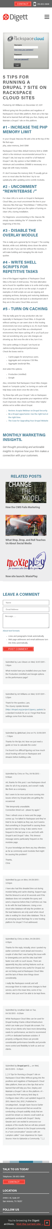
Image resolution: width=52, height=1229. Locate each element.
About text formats (11, 631)
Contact (22, 4)
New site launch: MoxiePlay (21, 576)
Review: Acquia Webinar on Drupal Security (27, 411)
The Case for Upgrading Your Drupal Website (28, 421)
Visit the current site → (30, 1224)
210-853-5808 (43, 4)
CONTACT (14, 1182)
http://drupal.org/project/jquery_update (24, 710)
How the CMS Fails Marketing (23, 507)
